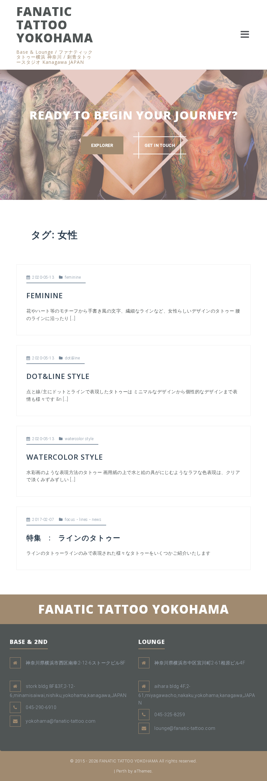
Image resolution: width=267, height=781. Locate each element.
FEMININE (44, 295)
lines (83, 519)
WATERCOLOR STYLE (64, 457)
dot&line (72, 358)
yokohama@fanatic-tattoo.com (61, 721)
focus (70, 519)
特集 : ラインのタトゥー (73, 537)
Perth (121, 771)
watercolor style (79, 439)
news (96, 519)
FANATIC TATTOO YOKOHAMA (54, 24)
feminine (73, 277)
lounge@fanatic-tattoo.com (185, 728)
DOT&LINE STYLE (58, 376)
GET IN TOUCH (160, 145)
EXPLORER (102, 145)
